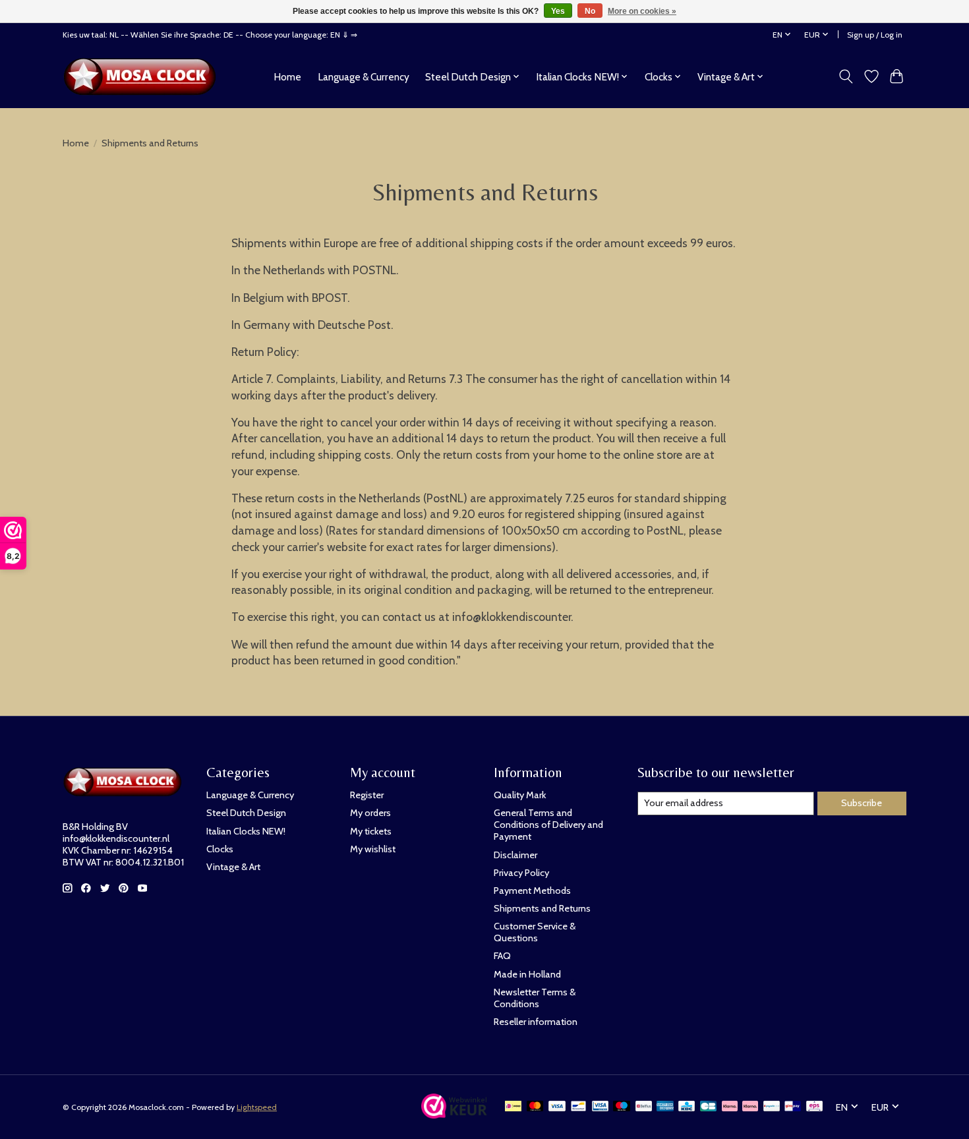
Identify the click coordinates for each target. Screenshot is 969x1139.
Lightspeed (257, 1107)
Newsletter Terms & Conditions (534, 998)
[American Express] (665, 1107)
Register (367, 795)
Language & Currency (363, 77)
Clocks (219, 849)
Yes (558, 11)
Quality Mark (520, 795)
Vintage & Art (233, 867)
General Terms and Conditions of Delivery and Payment (548, 824)
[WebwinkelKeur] (454, 1114)
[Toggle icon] (846, 76)
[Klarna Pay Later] (730, 1107)
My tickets (371, 831)
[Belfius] (643, 1107)
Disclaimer (515, 855)
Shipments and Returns (542, 908)
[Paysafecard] (771, 1107)
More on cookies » (642, 11)
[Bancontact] (578, 1107)
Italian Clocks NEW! (245, 831)
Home (287, 77)
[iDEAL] (513, 1107)
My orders (370, 813)
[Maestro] (621, 1107)
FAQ (502, 956)
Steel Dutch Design (246, 813)
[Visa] (557, 1107)
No (590, 11)
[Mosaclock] (143, 76)
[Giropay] (792, 1107)
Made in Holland (527, 974)
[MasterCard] (535, 1107)
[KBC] (686, 1107)
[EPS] (814, 1107)
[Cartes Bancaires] (708, 1107)
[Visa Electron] (600, 1107)
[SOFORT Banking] (750, 1107)
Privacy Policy (521, 873)
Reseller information (535, 1022)
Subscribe (861, 803)
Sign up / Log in (874, 35)
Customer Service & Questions (534, 932)
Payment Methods (532, 890)
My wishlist (373, 849)
